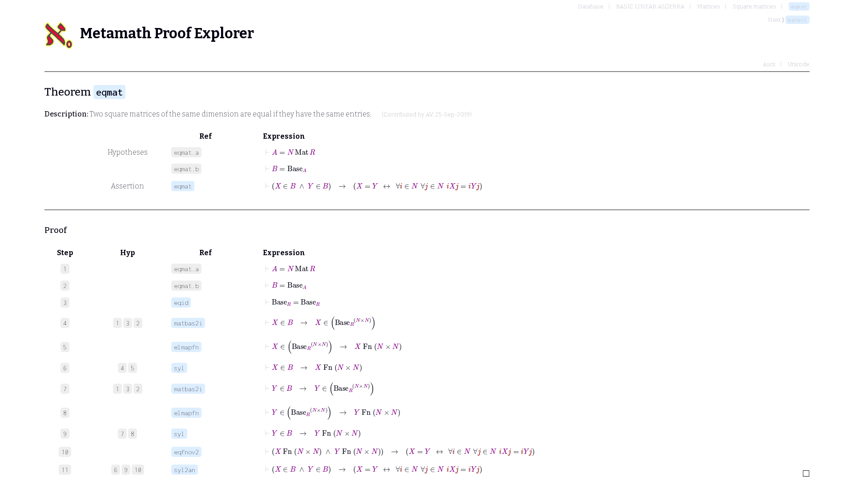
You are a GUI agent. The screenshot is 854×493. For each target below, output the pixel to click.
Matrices (708, 6)
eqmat (799, 6)
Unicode (799, 64)
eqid (181, 302)
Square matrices (754, 6)
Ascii (769, 64)
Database (591, 6)
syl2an (184, 469)
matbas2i (188, 323)
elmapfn (186, 347)
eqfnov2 (186, 452)
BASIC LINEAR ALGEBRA (650, 6)
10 (137, 469)
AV (429, 114)
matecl (797, 20)
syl (179, 368)
